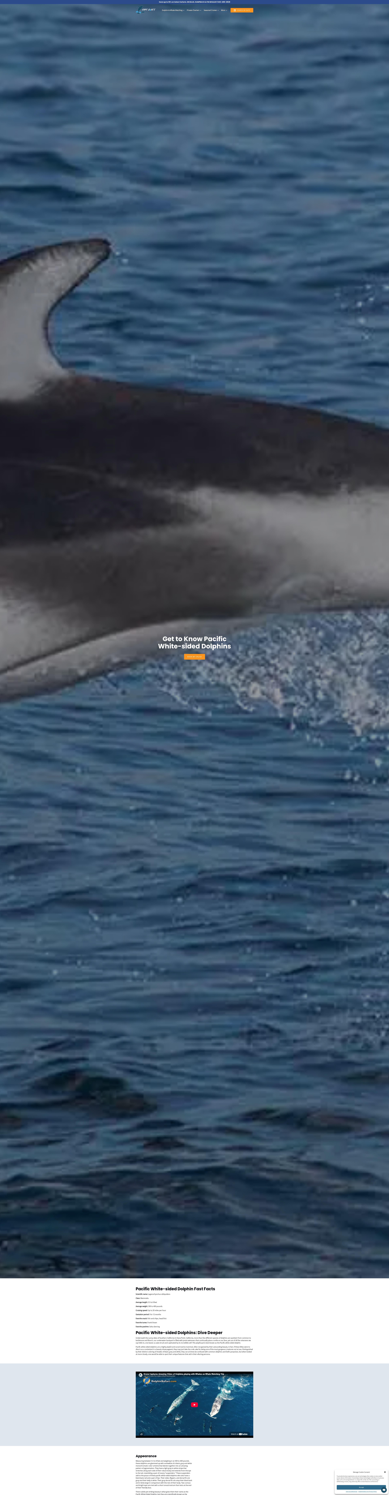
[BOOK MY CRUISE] (194, 651)
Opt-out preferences (351, 1491)
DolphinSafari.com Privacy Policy (367, 1491)
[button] (385, 1472)
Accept (361, 1487)
